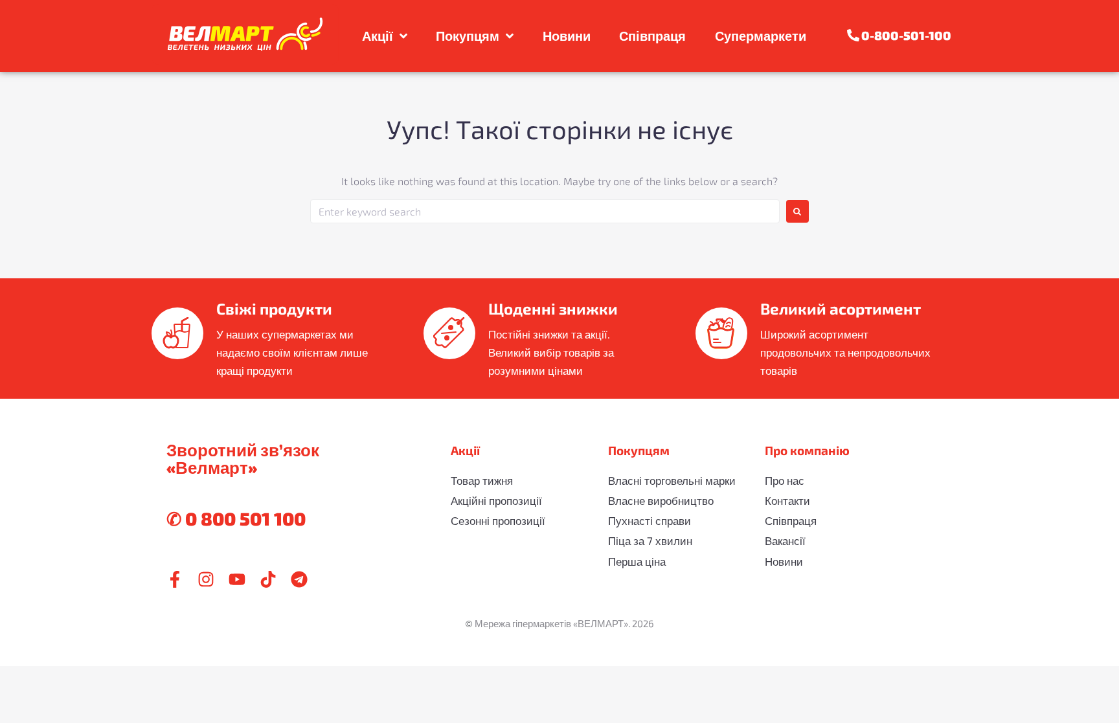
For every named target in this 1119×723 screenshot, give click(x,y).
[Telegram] (299, 579)
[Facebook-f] (174, 579)
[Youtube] (237, 579)
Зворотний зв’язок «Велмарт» (242, 458)
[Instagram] (206, 579)
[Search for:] (545, 211)
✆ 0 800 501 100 (236, 518)
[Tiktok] (268, 579)
